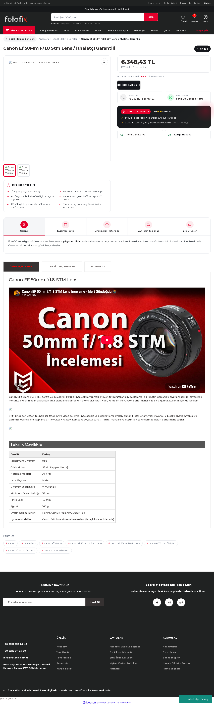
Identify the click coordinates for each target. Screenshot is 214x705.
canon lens (29, 543)
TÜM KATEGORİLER (21, 30)
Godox (97, 23)
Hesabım (62, 646)
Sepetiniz (62, 663)
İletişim (197, 3)
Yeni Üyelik (63, 652)
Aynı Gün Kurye (136, 134)
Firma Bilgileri (171, 668)
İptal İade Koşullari (121, 657)
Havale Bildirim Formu (176, 663)
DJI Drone (87, 23)
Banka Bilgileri (170, 3)
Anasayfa (44, 39)
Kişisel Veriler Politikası (124, 663)
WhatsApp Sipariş (198, 699)
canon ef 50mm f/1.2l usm (21, 550)
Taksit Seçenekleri (62, 266)
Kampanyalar (202, 30)
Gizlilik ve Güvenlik (121, 652)
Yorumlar (98, 266)
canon (11, 543)
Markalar (115, 668)
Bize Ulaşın (169, 652)
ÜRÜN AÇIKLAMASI (21, 266)
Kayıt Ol (95, 602)
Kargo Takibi (64, 668)
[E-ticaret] (106, 702)
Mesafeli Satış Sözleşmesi (125, 646)
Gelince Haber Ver (129, 85)
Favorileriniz (64, 657)
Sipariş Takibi (154, 3)
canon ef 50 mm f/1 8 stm (162, 543)
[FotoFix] (15, 19)
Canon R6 (76, 23)
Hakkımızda (185, 3)
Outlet (207, 3)
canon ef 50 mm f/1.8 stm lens (86, 543)
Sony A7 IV (65, 23)
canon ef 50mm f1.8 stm (56, 550)
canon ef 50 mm (53, 543)
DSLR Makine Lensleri (22, 39)
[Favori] (104, 61)
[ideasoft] (89, 702)
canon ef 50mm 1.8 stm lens (125, 543)
